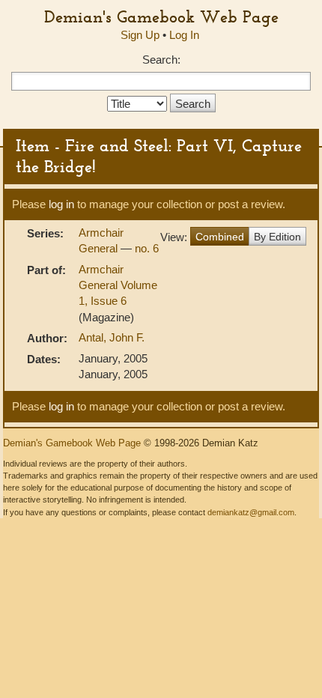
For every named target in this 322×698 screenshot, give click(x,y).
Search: (161, 59)
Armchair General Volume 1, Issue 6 (118, 285)
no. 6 (147, 248)
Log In (184, 34)
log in (61, 204)
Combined (219, 237)
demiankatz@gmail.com (250, 512)
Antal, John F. (112, 337)
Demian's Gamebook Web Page (161, 16)
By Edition (277, 237)
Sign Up (140, 34)
